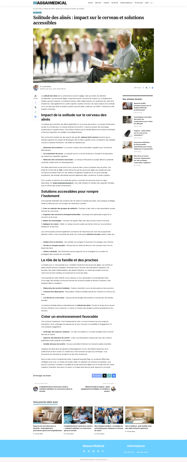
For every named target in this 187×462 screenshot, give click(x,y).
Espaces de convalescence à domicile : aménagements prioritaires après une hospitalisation (47, 428)
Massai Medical (50, 2)
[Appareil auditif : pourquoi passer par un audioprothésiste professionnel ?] (127, 106)
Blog (40, 8)
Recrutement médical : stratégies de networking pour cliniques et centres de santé (108, 428)
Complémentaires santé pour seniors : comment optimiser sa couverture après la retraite (78, 428)
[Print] (152, 87)
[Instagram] (103, 451)
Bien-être (37, 12)
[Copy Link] (149, 87)
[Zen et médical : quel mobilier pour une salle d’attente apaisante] (139, 415)
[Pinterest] (93, 451)
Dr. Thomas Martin (45, 86)
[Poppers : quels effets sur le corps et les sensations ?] (127, 133)
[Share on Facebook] (143, 87)
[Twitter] (89, 451)
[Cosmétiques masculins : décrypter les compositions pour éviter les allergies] (127, 119)
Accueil (35, 8)
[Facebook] (84, 451)
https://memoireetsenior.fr (63, 183)
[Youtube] (98, 451)
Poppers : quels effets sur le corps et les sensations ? (142, 133)
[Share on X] (146, 87)
